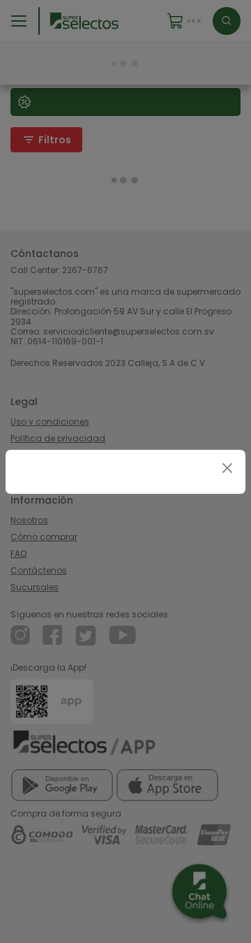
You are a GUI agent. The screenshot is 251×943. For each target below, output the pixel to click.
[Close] (227, 468)
